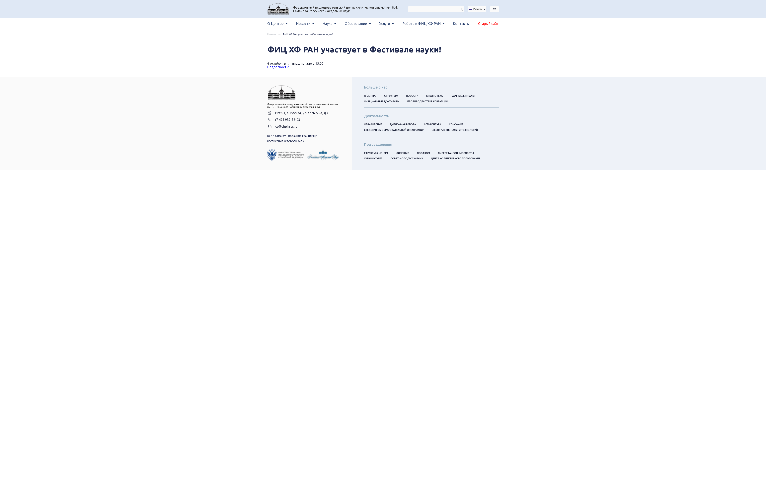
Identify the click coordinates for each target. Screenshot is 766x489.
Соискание (456, 124)
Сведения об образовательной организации (394, 130)
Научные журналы (463, 96)
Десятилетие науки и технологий (455, 130)
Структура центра (376, 153)
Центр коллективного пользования (455, 158)
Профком (423, 153)
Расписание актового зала (285, 141)
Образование (373, 124)
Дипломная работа (403, 124)
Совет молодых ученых (407, 158)
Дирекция (402, 153)
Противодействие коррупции (427, 101)
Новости (412, 96)
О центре (370, 96)
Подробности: (278, 67)
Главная (271, 34)
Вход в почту (276, 136)
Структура (391, 96)
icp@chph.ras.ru (285, 126)
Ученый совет (373, 158)
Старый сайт (488, 24)
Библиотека (434, 96)
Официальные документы (381, 101)
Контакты (461, 24)
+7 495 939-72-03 (287, 119)
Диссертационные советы (456, 153)
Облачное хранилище (302, 136)
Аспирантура (432, 124)
